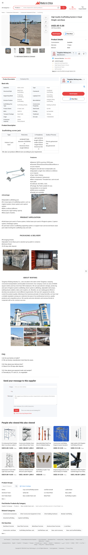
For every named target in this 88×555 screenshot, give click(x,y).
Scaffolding (40, 12)
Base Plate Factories (22, 526)
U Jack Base (67, 526)
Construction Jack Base (9, 530)
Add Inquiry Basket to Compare (25, 56)
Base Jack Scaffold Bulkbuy (73, 530)
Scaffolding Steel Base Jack (26, 530)
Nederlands (57, 543)
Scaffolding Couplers (70, 496)
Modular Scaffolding (66, 514)
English (13, 543)
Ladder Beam (68, 489)
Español (19, 543)
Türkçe (35, 544)
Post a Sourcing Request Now (23, 413)
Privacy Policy (69, 548)
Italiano (45, 543)
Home (3, 12)
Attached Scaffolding (8, 518)
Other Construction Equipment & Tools (30, 514)
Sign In (54, 71)
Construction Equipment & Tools (28, 12)
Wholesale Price (51, 539)
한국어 (67, 543)
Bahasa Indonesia (50, 544)
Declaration (61, 548)
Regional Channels (69, 539)
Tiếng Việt (41, 544)
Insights (47, 541)
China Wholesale (42, 539)
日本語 (72, 543)
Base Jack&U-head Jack (29, 496)
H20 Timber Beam (6, 496)
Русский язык (38, 543)
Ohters (3, 489)
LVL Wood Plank (48, 493)
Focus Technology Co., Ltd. (32, 548)
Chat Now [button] (70, 34)
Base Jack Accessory (57, 530)
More (3, 533)
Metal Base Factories (37, 526)
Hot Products (7, 539)
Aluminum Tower (6, 493)
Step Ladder (68, 493)
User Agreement (53, 548)
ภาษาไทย (82, 543)
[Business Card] (84, 86)
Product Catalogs (26, 486)
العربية (63, 543)
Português (25, 543)
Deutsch (51, 543)
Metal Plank (47, 496)
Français (31, 543)
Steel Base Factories (8, 526)
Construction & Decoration (12, 12)
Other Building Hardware (50, 514)
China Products (15, 539)
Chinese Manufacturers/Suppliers (29, 539)
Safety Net (25, 493)
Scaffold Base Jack (43, 530)
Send (16, 410)
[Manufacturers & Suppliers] (44, 3)
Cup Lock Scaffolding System (30, 489)
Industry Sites (60, 539)
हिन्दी (77, 543)
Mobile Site (41, 541)
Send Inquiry (56, 34)
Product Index (79, 539)
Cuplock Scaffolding (23, 518)
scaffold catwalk (48, 489)
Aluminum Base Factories (53, 526)
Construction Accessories (10, 514)
